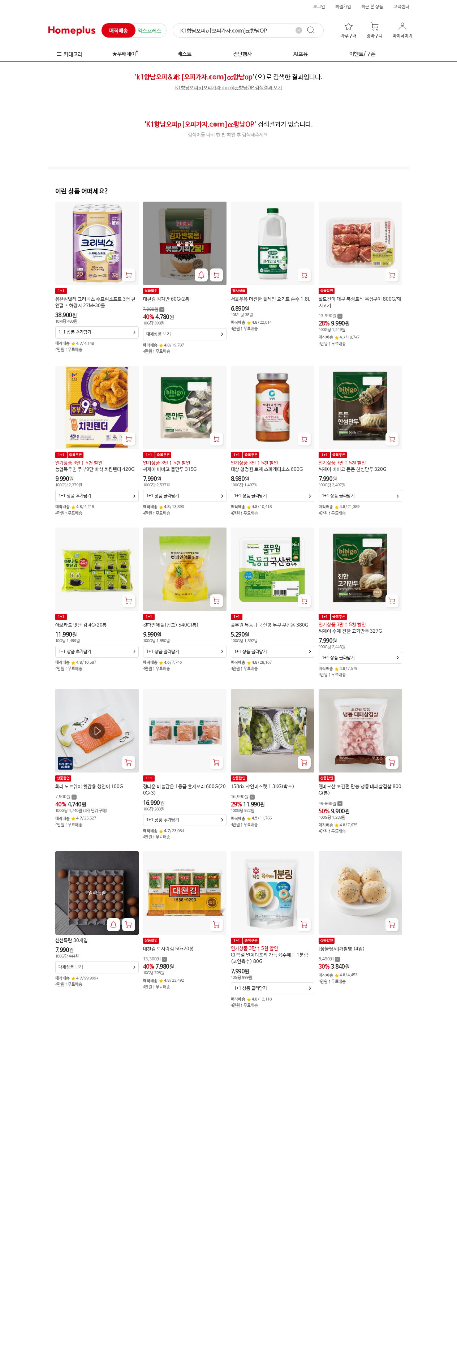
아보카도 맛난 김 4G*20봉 (81, 625)
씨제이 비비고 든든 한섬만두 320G (353, 469)
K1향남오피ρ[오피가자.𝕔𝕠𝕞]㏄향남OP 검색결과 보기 (228, 88)
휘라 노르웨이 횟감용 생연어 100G (89, 786)
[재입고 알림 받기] (201, 274)
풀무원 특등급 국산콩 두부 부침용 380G (269, 625)
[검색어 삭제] (298, 30)
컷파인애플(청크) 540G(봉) (171, 625)
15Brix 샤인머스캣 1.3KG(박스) (262, 786)
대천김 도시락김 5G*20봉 (168, 949)
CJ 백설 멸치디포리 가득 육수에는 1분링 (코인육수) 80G (269, 958)
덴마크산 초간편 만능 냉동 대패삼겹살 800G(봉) (360, 790)
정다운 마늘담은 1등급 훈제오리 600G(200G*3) (184, 790)
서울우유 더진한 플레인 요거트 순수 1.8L (270, 299)
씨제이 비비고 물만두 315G (170, 469)
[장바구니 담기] (128, 274)
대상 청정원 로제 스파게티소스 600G (267, 469)
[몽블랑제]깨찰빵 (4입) (342, 949)
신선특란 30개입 (71, 940)
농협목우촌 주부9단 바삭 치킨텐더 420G (94, 469)
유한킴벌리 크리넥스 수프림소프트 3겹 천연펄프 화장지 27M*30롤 (95, 303)
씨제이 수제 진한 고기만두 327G (350, 631)
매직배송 (118, 31)
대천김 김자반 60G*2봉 (166, 299)
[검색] (314, 30)
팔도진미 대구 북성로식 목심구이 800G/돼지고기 (360, 303)
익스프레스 (149, 31)
